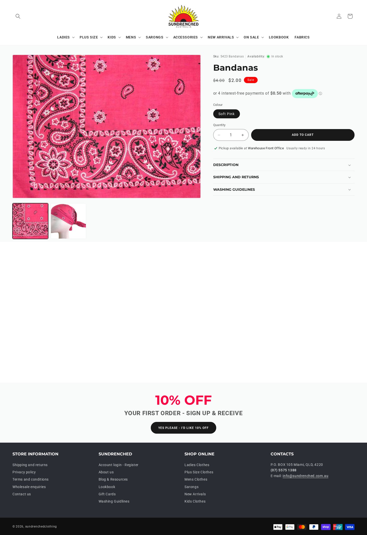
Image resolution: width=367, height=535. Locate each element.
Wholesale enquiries (29, 487)
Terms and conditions (30, 479)
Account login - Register (119, 465)
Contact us (21, 494)
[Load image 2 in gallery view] (68, 221)
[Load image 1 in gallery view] (30, 221)
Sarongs (191, 487)
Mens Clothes (195, 479)
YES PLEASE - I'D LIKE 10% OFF (183, 428)
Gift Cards (107, 494)
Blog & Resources (113, 479)
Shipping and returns (30, 465)
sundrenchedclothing (41, 526)
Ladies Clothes (196, 465)
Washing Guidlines (114, 501)
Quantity (219, 125)
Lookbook (107, 487)
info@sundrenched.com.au (305, 476)
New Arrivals (195, 494)
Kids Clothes (194, 501)
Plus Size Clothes (198, 472)
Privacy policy (24, 472)
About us (106, 472)
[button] (17, 16)
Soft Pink (226, 114)
